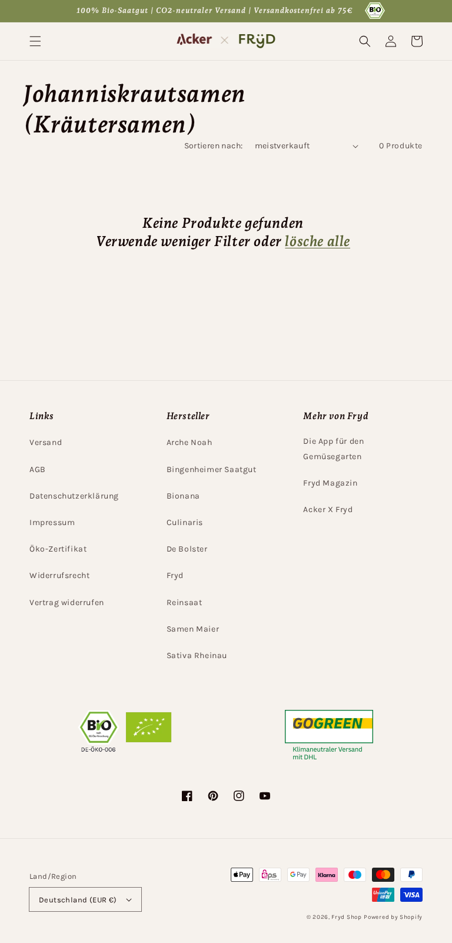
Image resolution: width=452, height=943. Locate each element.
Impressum (52, 522)
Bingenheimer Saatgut (212, 469)
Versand (45, 442)
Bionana (183, 496)
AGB (37, 469)
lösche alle (317, 241)
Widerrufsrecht (59, 575)
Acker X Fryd (328, 509)
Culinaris (185, 522)
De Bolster (187, 549)
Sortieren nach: (213, 146)
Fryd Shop (346, 917)
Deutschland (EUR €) (78, 899)
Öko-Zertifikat (58, 549)
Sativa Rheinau (197, 655)
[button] (35, 41)
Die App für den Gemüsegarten (333, 448)
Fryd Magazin (330, 483)
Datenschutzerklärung (74, 496)
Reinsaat (184, 602)
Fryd (175, 575)
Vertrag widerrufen (66, 602)
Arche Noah (189, 442)
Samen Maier (193, 629)
